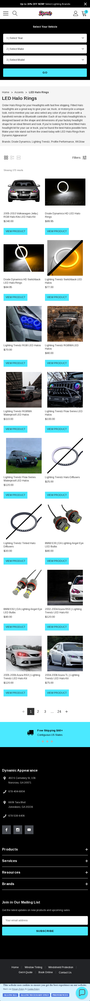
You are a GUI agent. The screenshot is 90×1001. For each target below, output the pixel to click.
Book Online (46, 972)
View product (15, 231)
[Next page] (66, 711)
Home (15, 967)
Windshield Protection (60, 967)
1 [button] (38, 741)
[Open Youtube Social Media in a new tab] (29, 829)
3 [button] (47, 741)
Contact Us (65, 972)
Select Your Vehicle (45, 26)
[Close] (85, 3)
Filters (76, 157)
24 (59, 711)
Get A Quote (25, 972)
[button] (6, 157)
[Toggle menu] (6, 13)
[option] (45, 732)
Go (44, 72)
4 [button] (52, 741)
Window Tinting (33, 967)
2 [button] (43, 741)
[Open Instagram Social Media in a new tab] (17, 829)
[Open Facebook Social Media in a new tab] (6, 829)
